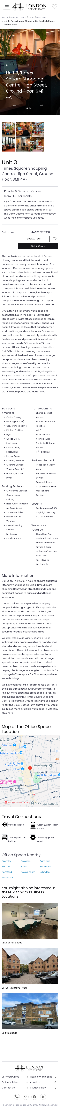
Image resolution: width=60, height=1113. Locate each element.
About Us (35, 1082)
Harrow (6, 866)
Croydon (25, 861)
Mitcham (41, 17)
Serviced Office (10, 1076)
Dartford (44, 861)
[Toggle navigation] (7, 7)
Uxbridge (44, 872)
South (31, 17)
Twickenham (28, 872)
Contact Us (8, 1087)
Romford (7, 872)
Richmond (45, 866)
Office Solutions (11, 1082)
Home (5, 17)
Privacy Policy (38, 1087)
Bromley (6, 861)
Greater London (18, 17)
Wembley (7, 877)
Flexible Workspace (41, 1076)
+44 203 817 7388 (40, 232)
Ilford (24, 866)
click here (7, 713)
